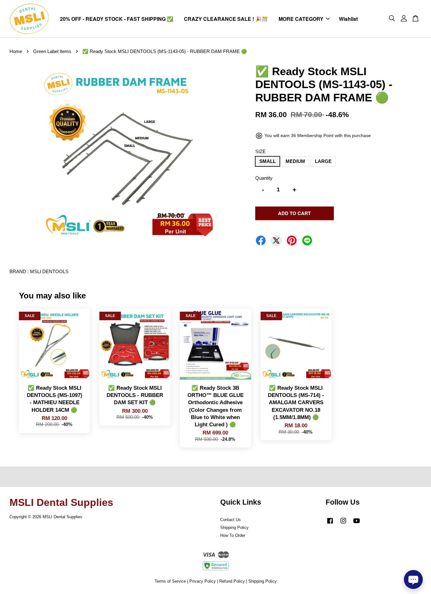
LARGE (323, 161)
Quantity (264, 178)
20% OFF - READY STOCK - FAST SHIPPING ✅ (116, 18)
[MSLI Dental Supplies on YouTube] (356, 523)
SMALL (267, 161)
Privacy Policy (202, 581)
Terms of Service (170, 581)
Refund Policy (232, 581)
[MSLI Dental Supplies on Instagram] (343, 523)
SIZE (260, 151)
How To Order (232, 535)
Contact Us (230, 519)
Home (15, 51)
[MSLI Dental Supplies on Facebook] (330, 523)
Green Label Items (52, 51)
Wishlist (348, 18)
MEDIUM (295, 161)
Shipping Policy (234, 527)
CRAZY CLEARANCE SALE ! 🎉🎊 (226, 18)
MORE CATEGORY (301, 18)
